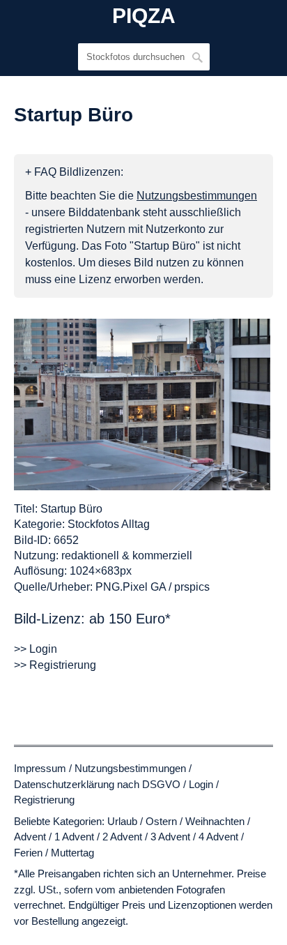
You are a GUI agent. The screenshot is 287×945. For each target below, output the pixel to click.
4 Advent (218, 836)
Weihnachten (215, 821)
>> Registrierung (55, 665)
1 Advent (74, 836)
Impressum (40, 768)
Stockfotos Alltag (109, 524)
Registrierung (44, 800)
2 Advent (122, 836)
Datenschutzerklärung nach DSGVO (97, 784)
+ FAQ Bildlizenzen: (74, 172)
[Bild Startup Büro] (142, 404)
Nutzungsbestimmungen (130, 768)
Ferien (28, 853)
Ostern (161, 821)
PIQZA (144, 16)
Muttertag (72, 853)
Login (201, 784)
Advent (30, 836)
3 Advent (170, 836)
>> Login (35, 649)
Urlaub (122, 821)
